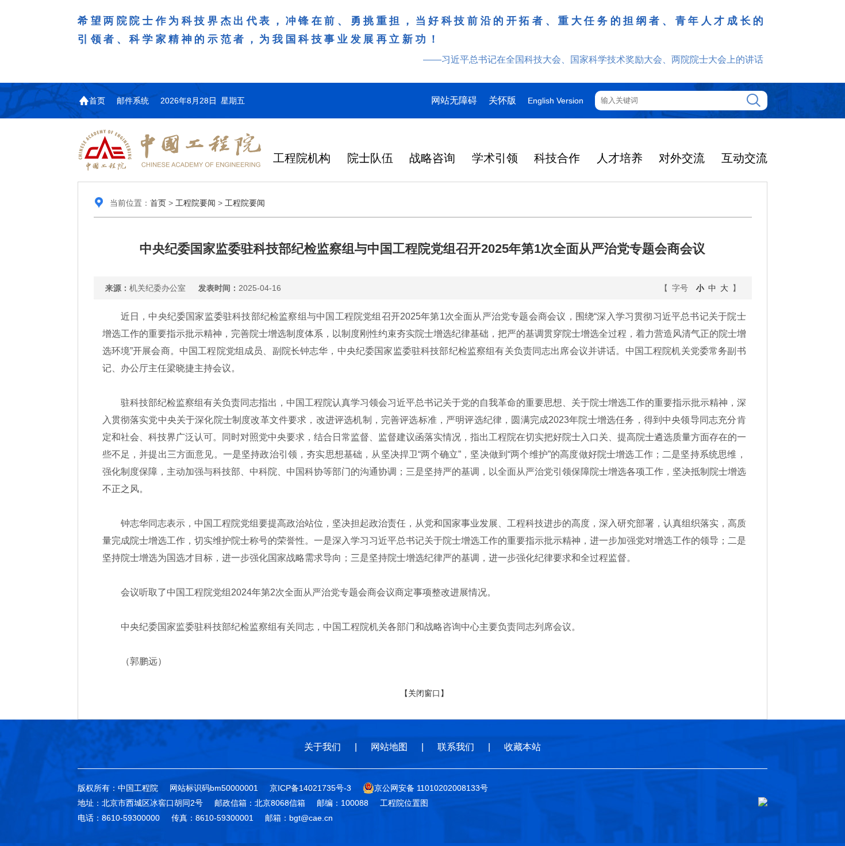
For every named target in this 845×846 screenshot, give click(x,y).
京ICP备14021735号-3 (310, 788)
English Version (555, 100)
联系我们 (455, 747)
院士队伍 (370, 158)
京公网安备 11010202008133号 (431, 788)
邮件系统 (133, 100)
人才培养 (620, 158)
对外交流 (682, 158)
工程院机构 (302, 158)
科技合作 (557, 158)
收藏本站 (522, 747)
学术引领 (495, 158)
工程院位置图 (404, 802)
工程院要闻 (195, 202)
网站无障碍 (454, 100)
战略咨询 (432, 158)
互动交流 (744, 158)
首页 (97, 100)
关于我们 (322, 747)
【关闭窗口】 (424, 693)
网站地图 (389, 747)
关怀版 (502, 100)
